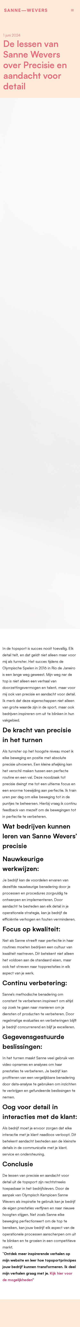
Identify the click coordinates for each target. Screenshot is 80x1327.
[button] (72, 10)
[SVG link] (25, 10)
